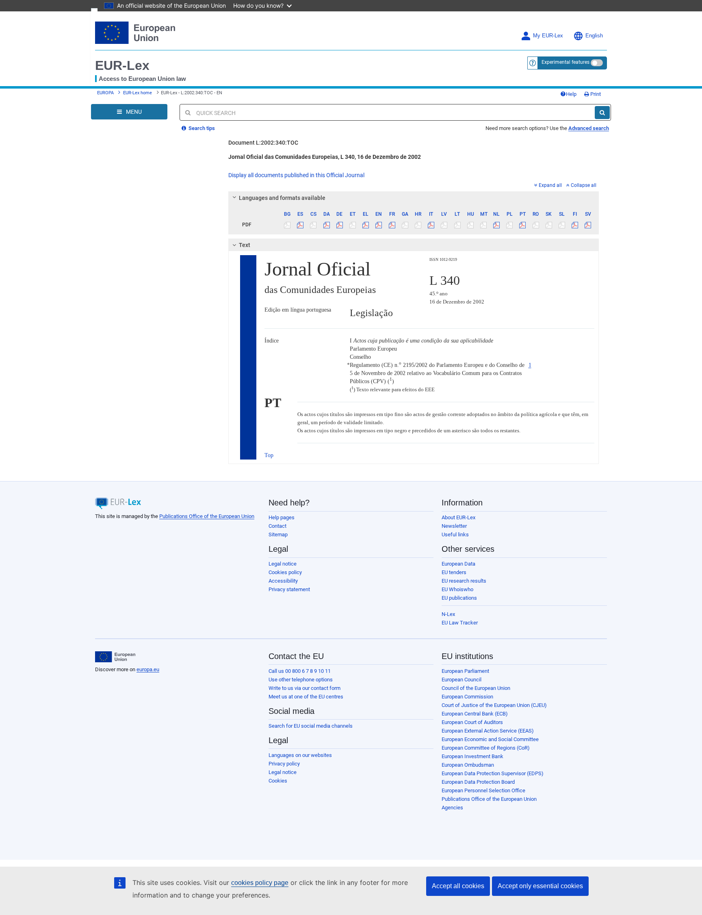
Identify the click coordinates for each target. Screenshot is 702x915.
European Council (461, 679)
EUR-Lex (122, 65)
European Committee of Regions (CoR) (486, 748)
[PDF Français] (392, 224)
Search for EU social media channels (311, 726)
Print (595, 94)
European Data (458, 564)
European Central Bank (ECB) (475, 714)
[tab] (414, 198)
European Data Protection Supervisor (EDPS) (493, 773)
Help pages (282, 517)
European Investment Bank (472, 756)
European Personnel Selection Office (483, 790)
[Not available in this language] (287, 224)
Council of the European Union (476, 688)
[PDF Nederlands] (496, 224)
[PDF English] (379, 224)
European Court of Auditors (472, 722)
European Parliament (465, 671)
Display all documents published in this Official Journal (296, 175)
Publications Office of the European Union (206, 516)
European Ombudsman (468, 765)
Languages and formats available (282, 198)
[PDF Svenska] (588, 224)
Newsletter (454, 526)
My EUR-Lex (548, 36)
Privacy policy (284, 764)
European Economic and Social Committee (490, 739)
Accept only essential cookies (540, 885)
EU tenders (454, 572)
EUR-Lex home (137, 92)
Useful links (455, 534)
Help (571, 94)
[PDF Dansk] (326, 224)
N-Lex (448, 614)
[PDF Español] (300, 224)
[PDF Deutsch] (339, 224)
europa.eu (147, 669)
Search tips (201, 128)
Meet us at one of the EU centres (306, 697)
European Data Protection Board (478, 782)
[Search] (602, 112)
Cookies (278, 781)
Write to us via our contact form (304, 688)
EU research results (464, 581)
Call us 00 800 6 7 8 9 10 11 (300, 671)
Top (268, 455)
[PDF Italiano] (431, 224)
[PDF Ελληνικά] (366, 224)
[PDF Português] (522, 224)
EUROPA (105, 92)
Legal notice (283, 564)
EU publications (459, 598)
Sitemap (278, 534)
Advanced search (588, 128)
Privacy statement (289, 589)
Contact (277, 526)
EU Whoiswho (457, 589)
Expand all (550, 185)
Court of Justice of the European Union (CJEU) (494, 705)
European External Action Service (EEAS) (488, 731)
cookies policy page (259, 882)
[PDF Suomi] (575, 224)
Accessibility (283, 581)
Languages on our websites (300, 755)
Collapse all (583, 185)
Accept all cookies (458, 885)
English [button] (594, 36)
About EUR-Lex (458, 517)
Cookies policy (285, 572)
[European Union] (115, 657)
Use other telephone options (301, 679)
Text (244, 245)
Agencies (452, 807)
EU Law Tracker (460, 623)
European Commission (467, 697)
